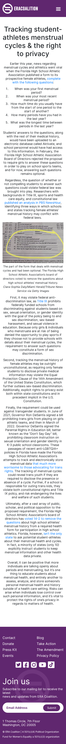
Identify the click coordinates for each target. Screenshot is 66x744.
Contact (9, 638)
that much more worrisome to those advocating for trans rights (33, 467)
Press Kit (10, 650)
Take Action (46, 644)
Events (8, 656)
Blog (40, 638)
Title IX (42, 301)
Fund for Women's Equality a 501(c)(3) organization (31, 736)
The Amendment (50, 650)
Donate (8, 644)
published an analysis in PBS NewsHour (33, 202)
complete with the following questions (36, 80)
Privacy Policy (48, 656)
